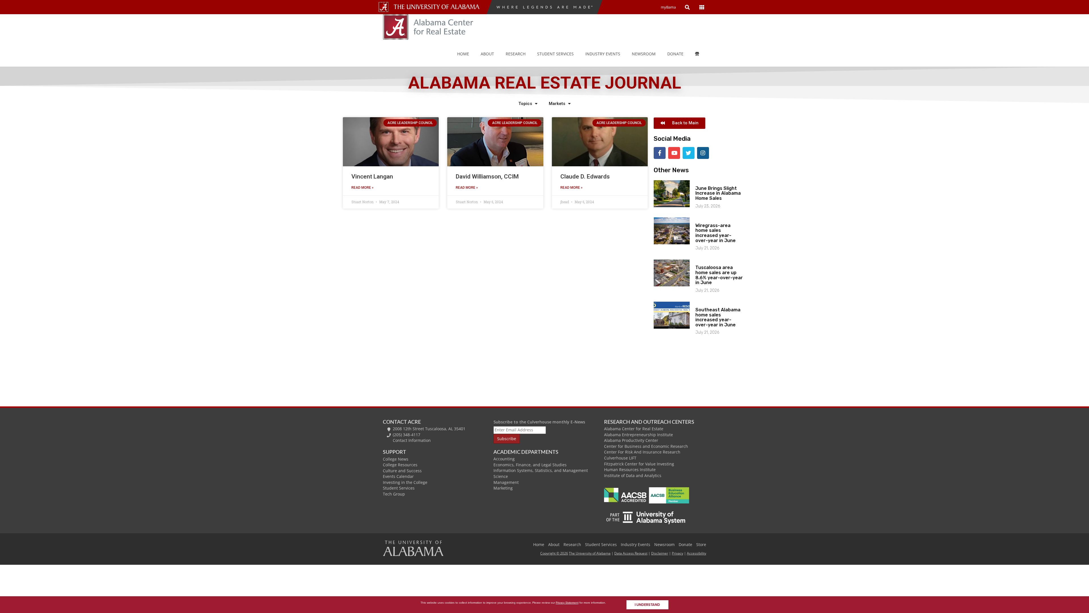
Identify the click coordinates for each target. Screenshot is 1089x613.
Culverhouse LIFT (620, 458)
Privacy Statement (567, 603)
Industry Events (635, 544)
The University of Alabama (590, 553)
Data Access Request (630, 553)
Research (515, 53)
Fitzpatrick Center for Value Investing (639, 464)
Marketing (503, 488)
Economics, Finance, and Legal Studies (530, 464)
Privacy (677, 553)
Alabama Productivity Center (631, 440)
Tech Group (394, 494)
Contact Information (412, 440)
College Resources (400, 464)
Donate (675, 53)
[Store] (701, 54)
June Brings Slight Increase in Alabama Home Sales (718, 193)
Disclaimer (659, 553)
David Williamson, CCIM (487, 176)
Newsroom (644, 53)
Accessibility (696, 553)
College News (395, 459)
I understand (647, 604)
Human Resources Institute (630, 469)
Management (506, 482)
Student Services (555, 53)
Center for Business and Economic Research (646, 446)
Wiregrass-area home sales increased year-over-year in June (715, 233)
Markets (557, 103)
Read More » (362, 188)
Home (463, 53)
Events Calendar (398, 476)
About (487, 53)
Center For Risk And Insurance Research (642, 452)
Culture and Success (402, 470)
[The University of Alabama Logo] (438, 7)
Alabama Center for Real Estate (633, 428)
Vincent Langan (372, 176)
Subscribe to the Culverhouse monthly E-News (539, 422)
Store (701, 544)
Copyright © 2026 (554, 553)
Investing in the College (405, 482)
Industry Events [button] (602, 53)
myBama (668, 7)
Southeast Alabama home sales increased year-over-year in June (717, 317)
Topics (525, 103)
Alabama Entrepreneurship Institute (638, 434)
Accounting (504, 458)
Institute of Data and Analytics (632, 475)
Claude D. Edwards (585, 176)
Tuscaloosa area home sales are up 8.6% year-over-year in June (719, 275)
